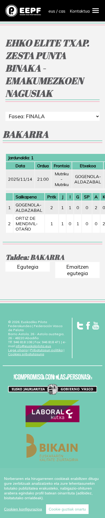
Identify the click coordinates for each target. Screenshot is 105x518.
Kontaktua (80, 11)
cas (62, 11)
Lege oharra (18, 350)
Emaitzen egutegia (77, 270)
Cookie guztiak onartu (67, 509)
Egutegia (27, 267)
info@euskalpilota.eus (33, 346)
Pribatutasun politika (46, 350)
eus (51, 11)
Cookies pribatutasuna (26, 354)
